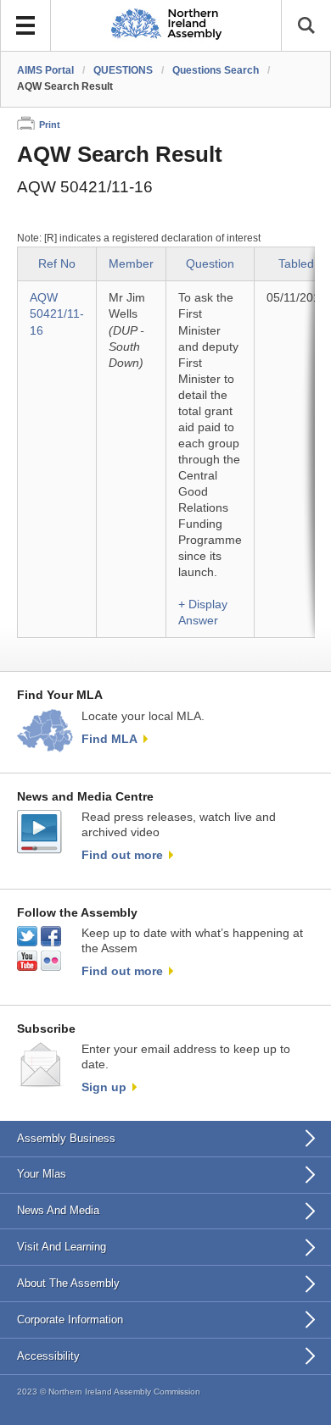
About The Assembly (68, 1283)
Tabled (296, 264)
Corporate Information (70, 1319)
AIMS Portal (45, 70)
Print (49, 124)
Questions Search (215, 70)
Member (131, 264)
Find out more (122, 855)
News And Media (58, 1210)
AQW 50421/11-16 (57, 313)
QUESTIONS (123, 70)
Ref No (57, 264)
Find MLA (109, 739)
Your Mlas (41, 1173)
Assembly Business (66, 1138)
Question (210, 264)
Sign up (103, 1087)
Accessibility (48, 1356)
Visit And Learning (61, 1246)
